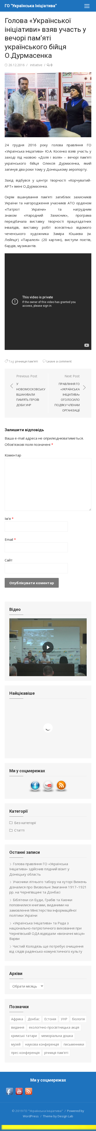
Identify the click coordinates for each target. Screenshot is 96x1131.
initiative (36, 65)
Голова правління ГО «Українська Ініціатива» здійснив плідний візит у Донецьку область (39, 869)
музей (16, 1044)
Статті (19, 830)
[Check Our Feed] (61, 791)
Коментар (13, 455)
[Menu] (86, 5)
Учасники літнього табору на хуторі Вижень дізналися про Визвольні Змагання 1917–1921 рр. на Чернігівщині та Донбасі (48, 886)
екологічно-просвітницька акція (54, 1027)
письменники (74, 1044)
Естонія (50, 1019)
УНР (64, 1019)
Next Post (67, 393)
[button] (15, 647)
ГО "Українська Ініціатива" (31, 5)
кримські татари (24, 1035)
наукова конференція (42, 1044)
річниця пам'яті (26, 361)
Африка (17, 1019)
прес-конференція (25, 1052)
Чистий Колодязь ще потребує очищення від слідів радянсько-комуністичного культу (46, 949)
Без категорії (25, 822)
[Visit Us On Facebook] (34, 791)
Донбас (34, 1019)
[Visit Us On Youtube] (48, 791)
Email (10, 539)
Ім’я (9, 518)
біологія (78, 1019)
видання (17, 1027)
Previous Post (30, 390)
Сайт (9, 560)
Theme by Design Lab (58, 1116)
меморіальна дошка (57, 1035)
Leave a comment (59, 361)
